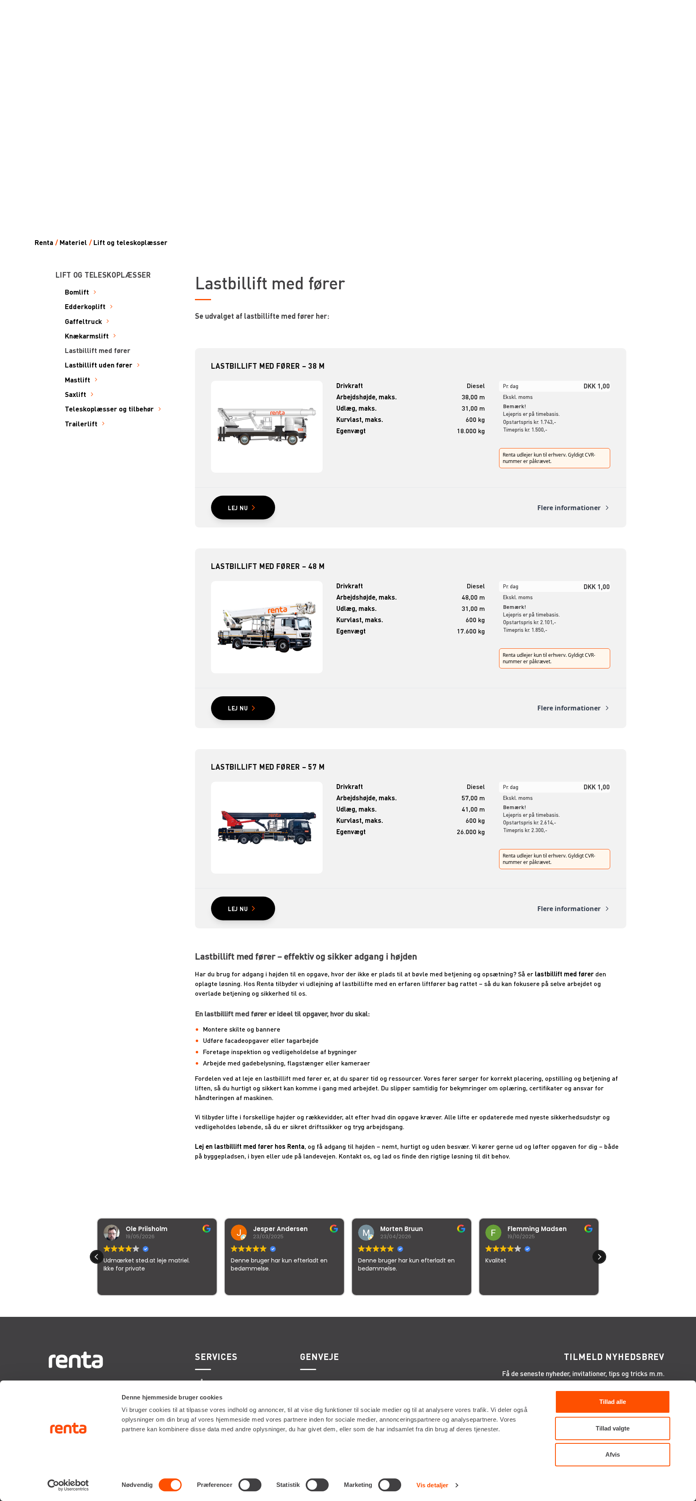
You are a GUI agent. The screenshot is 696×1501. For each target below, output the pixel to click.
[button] (599, 1257)
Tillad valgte (613, 1428)
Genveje (319, 1357)
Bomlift (77, 292)
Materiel (73, 242)
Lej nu (238, 507)
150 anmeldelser (428, 1306)
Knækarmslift (87, 336)
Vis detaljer (432, 1485)
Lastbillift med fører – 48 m (268, 566)
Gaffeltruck (83, 321)
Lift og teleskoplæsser (130, 242)
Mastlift (77, 380)
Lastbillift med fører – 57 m (268, 766)
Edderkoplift (85, 306)
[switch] (249, 1484)
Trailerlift (81, 424)
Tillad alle (612, 1401)
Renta (44, 242)
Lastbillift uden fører (99, 365)
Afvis (612, 1454)
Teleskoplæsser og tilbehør (109, 409)
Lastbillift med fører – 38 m (268, 365)
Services (216, 1357)
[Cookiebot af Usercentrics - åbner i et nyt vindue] (68, 1485)
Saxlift (75, 394)
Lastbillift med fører (97, 350)
